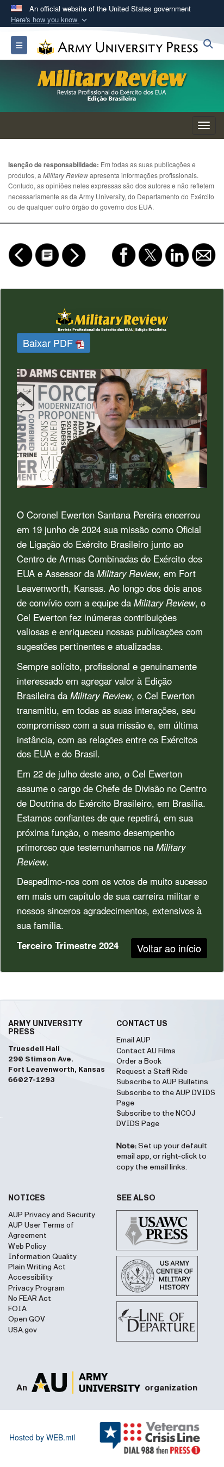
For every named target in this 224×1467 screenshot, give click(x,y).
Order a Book (138, 1061)
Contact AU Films (146, 1051)
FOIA (17, 1309)
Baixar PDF (49, 343)
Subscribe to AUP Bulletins (162, 1082)
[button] (50, 20)
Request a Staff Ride (152, 1071)
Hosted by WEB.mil (42, 1437)
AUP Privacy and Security (51, 1215)
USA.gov (22, 1330)
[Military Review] (112, 86)
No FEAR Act (29, 1298)
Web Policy (27, 1246)
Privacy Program (36, 1288)
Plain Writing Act (37, 1267)
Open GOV (26, 1319)
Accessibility (30, 1277)
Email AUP (133, 1040)
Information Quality (42, 1257)
